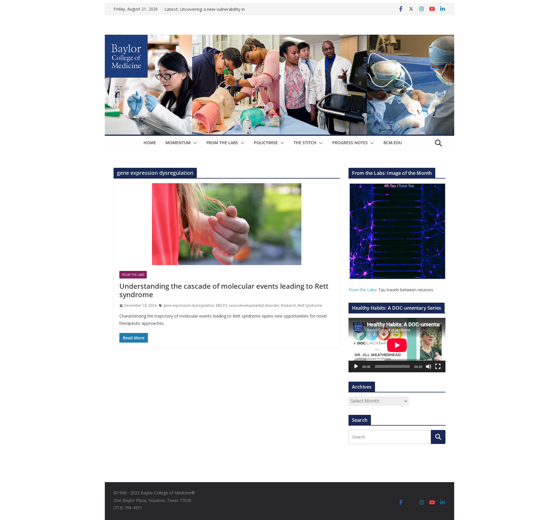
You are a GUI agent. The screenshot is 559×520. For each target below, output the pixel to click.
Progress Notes (350, 142)
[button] (194, 143)
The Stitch (304, 142)
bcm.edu (392, 142)
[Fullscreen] (438, 366)
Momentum (178, 142)
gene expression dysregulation (188, 305)
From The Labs (222, 142)
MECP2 (221, 305)
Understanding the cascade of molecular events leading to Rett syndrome (223, 290)
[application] (397, 345)
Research (288, 305)
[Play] (356, 366)
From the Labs (362, 289)
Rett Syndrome (310, 305)
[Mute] (428, 366)
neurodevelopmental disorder (254, 305)
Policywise (266, 142)
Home (150, 142)
